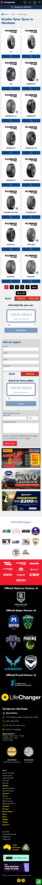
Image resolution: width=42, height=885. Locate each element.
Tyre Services (6, 799)
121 (11, 52)
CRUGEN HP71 (31, 84)
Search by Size (7, 775)
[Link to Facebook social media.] (19, 880)
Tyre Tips (5, 783)
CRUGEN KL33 (11, 180)
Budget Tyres (6, 837)
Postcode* (6, 366)
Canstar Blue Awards (9, 834)
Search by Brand (8, 778)
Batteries (5, 796)
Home (5, 14)
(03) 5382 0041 (12, 721)
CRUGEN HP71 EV (11, 116)
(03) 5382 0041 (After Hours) (15, 725)
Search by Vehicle (8, 773)
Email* (5, 359)
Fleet (4, 814)
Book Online (7, 811)
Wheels (5, 786)
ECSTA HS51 (11, 244)
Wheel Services (7, 801)
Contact (5, 809)
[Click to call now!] (25, 2)
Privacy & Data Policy (14, 875)
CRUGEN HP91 (31, 116)
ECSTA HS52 (31, 244)
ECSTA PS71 (31, 277)
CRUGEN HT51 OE (31, 148)
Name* (5, 346)
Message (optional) (9, 422)
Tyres (4, 770)
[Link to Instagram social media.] (23, 880)
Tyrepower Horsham (22, 7)
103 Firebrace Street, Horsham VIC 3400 (22, 717)
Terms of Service (20, 438)
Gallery (5, 819)
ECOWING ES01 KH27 (11, 212)
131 (31, 52)
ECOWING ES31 (31, 212)
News (4, 817)
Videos (5, 822)
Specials (5, 806)
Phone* (5, 353)
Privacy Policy (7, 438)
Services (5, 793)
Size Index (5, 832)
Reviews (5, 825)
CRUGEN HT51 (11, 148)
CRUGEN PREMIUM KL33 (31, 180)
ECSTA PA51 (11, 277)
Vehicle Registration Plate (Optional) (11, 414)
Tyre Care (5, 781)
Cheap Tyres (6, 839)
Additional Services (8, 804)
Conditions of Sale (26, 875)
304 (11, 84)
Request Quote (10, 443)
